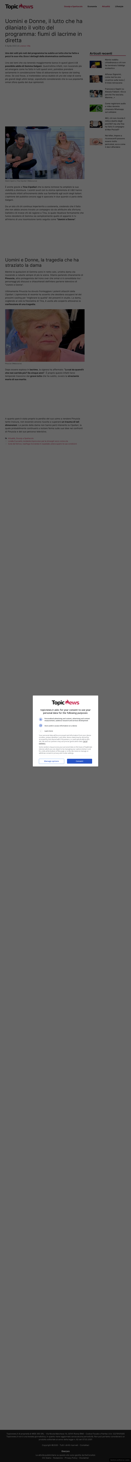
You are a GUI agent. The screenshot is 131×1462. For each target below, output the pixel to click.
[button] (65, 731)
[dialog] (65, 731)
